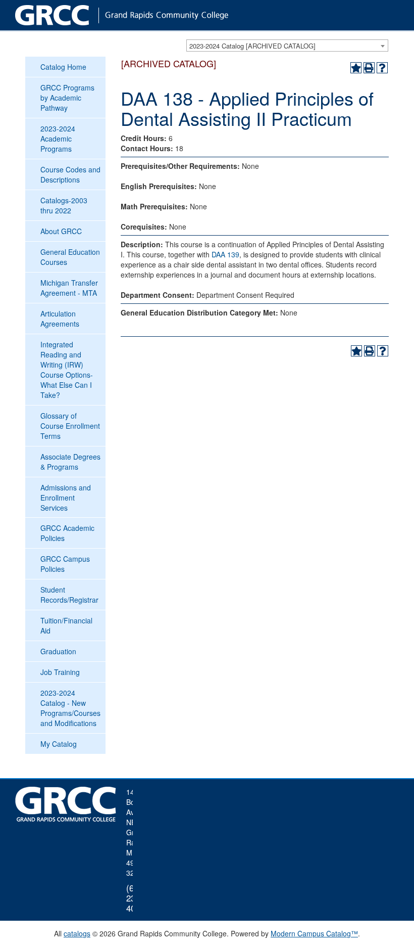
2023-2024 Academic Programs (57, 138)
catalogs (77, 933)
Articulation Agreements (59, 318)
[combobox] (287, 45)
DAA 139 (225, 254)
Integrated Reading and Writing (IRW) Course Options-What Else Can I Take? (66, 369)
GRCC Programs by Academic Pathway (67, 97)
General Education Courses (70, 257)
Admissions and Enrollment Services (65, 497)
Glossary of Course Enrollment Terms (70, 426)
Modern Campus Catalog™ (314, 933)
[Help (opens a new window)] (382, 67)
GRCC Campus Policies (65, 564)
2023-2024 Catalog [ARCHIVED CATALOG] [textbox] (252, 46)
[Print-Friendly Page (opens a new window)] (369, 67)
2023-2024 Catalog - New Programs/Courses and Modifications (70, 708)
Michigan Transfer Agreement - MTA (69, 288)
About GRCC (61, 231)
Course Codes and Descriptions (70, 174)
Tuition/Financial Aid (66, 625)
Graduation (58, 651)
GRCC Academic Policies (67, 533)
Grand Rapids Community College (141, 15)
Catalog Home (63, 67)
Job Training (60, 672)
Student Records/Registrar (69, 594)
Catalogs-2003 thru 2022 (63, 205)
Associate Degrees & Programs (70, 462)
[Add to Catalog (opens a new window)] (355, 67)
